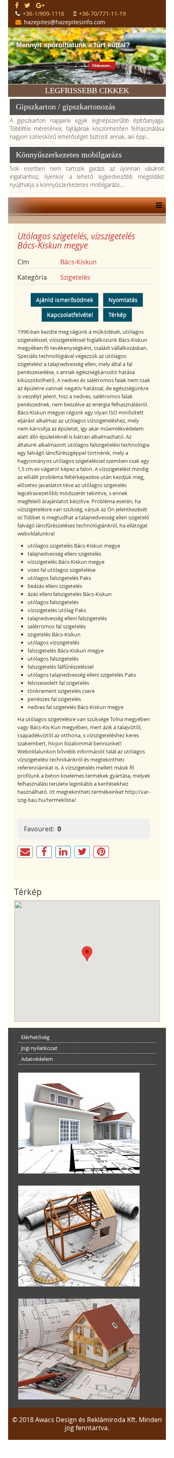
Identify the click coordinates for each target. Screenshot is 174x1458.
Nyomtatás (123, 299)
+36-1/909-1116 (43, 13)
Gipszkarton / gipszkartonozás (65, 106)
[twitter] (27, 5)
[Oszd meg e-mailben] (25, 852)
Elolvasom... (102, 65)
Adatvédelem (37, 1059)
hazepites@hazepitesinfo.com (64, 22)
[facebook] (17, 5)
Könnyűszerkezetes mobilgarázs (69, 154)
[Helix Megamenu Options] (157, 205)
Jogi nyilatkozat (39, 1048)
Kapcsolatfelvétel (70, 314)
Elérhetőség (35, 1037)
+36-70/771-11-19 (102, 13)
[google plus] (40, 5)
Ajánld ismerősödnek (64, 299)
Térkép (117, 314)
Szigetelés (75, 277)
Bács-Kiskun (78, 261)
